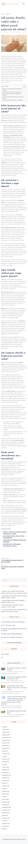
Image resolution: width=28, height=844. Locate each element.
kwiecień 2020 (5, 823)
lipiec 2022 (5, 751)
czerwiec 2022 (5, 753)
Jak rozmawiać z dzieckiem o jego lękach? (12, 92)
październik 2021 (6, 775)
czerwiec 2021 (5, 786)
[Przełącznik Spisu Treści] (23, 86)
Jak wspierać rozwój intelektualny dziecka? (11, 634)
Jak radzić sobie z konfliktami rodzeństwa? (11, 637)
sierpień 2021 (5, 780)
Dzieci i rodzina (6, 14)
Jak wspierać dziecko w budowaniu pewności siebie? (13, 97)
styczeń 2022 (5, 767)
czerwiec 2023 (5, 743)
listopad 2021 (5, 772)
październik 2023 (6, 737)
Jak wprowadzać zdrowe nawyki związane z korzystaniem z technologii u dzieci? (16, 687)
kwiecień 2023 (5, 745)
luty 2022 (4, 764)
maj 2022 (4, 756)
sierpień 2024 (5, 729)
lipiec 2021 (5, 783)
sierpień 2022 (5, 748)
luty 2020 (4, 829)
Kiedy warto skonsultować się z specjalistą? (13, 100)
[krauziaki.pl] (10, 4)
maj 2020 (4, 820)
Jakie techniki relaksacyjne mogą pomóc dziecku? (12, 94)
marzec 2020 (5, 826)
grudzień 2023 (5, 735)
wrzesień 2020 (6, 810)
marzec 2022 (5, 761)
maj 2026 (4, 727)
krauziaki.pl (13, 839)
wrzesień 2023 (6, 740)
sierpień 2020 (5, 812)
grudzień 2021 (5, 769)
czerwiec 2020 (5, 818)
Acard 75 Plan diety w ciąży (8, 625)
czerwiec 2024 (5, 732)
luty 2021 (4, 796)
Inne (2, 657)
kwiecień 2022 (5, 759)
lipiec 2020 (5, 815)
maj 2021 (4, 788)
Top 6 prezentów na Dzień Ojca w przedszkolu (13, 622)
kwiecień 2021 (5, 791)
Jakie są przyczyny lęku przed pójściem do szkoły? (12, 89)
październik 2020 (6, 807)
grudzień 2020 (5, 802)
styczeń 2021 (5, 799)
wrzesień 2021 (6, 778)
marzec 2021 (5, 794)
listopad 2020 (5, 804)
